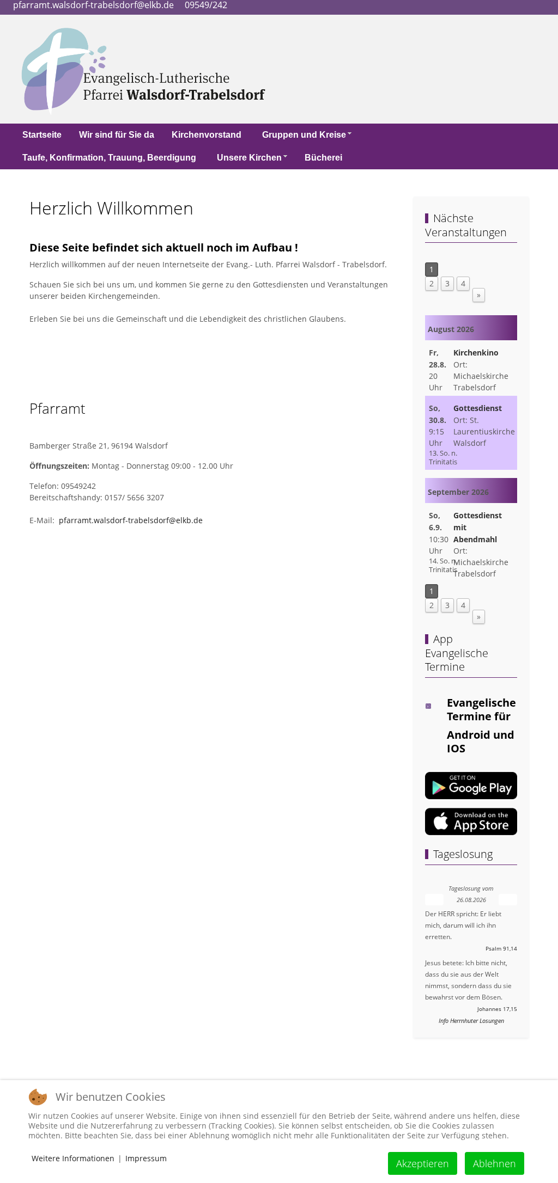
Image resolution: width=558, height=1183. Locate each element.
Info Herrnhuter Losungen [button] (471, 1020)
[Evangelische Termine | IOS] (471, 821)
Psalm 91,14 (501, 948)
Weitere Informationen (73, 1158)
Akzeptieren (422, 1163)
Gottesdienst (477, 408)
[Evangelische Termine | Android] (471, 785)
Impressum (146, 1158)
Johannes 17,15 (497, 1009)
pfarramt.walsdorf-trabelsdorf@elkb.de (131, 520)
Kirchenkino (476, 352)
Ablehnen (494, 1163)
